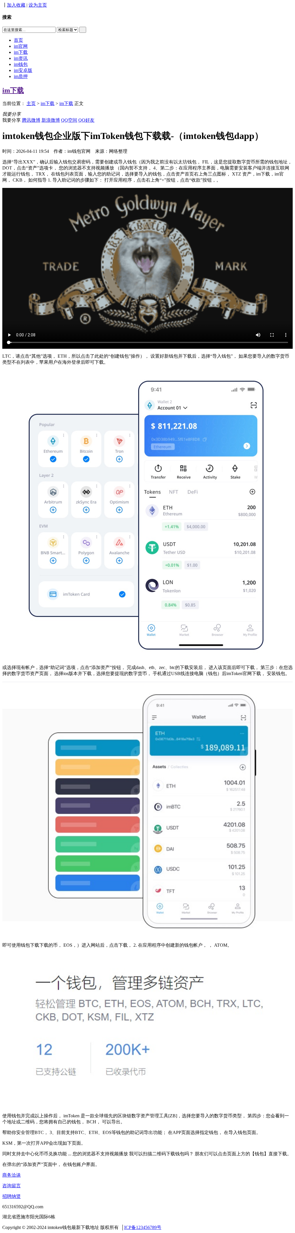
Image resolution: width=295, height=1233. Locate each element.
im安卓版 (23, 70)
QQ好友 (86, 120)
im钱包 (21, 64)
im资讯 (21, 58)
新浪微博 (50, 120)
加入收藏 (16, 5)
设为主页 (38, 5)
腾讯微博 (31, 120)
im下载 (21, 52)
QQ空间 (69, 120)
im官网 (21, 46)
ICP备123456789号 (142, 1227)
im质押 (21, 76)
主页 (31, 103)
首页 (18, 40)
